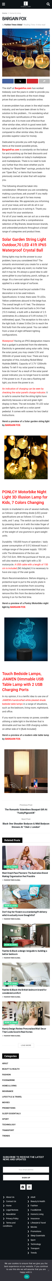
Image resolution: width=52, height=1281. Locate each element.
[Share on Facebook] (8, 81)
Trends (6, 1136)
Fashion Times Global (13, 25)
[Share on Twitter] (20, 81)
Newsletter (11, 1214)
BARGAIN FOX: (13, 425)
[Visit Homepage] (25, 4)
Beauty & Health (10, 1069)
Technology (9, 1124)
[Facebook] (22, 1187)
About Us (10, 1197)
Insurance (7, 1091)
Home (4, 13)
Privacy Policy (12, 1218)
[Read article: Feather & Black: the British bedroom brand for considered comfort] (26, 975)
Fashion (6, 1074)
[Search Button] (48, 4)
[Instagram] (29, 1187)
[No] (48, 1270)
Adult (5, 1063)
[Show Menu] (3, 4)
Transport (8, 1130)
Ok (26, 1276)
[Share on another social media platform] (44, 81)
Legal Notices (12, 1210)
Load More (26, 1045)
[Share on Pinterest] (32, 81)
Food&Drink (8, 1080)
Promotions (8, 1108)
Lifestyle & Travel (12, 1097)
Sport (5, 1119)
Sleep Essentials (11, 1113)
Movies (6, 1102)
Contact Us (11, 1201)
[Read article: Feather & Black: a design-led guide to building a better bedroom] (26, 936)
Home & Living (15, 13)
